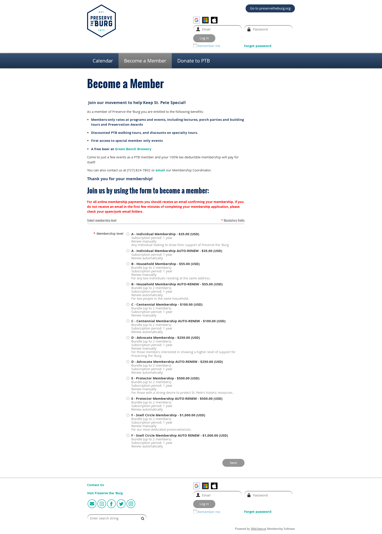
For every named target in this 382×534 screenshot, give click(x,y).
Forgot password (257, 46)
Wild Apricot (258, 528)
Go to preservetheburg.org (270, 8)
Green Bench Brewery (133, 149)
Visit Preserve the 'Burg (105, 493)
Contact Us (95, 485)
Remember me (209, 46)
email (160, 170)
